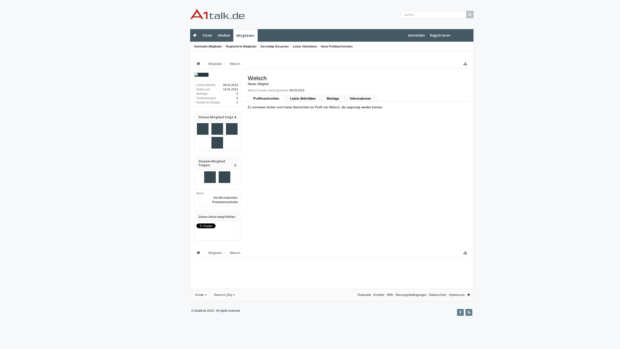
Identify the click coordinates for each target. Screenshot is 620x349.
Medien (224, 35)
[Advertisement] (166, 86)
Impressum (457, 295)
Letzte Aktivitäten (305, 46)
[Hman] (232, 129)
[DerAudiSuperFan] (217, 129)
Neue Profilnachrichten (337, 46)
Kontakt (378, 295)
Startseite (195, 35)
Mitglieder (245, 35)
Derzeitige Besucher (275, 46)
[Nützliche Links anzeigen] (465, 64)
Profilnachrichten (266, 98)
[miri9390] (203, 129)
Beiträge (333, 98)
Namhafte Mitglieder (208, 46)
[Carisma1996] (217, 143)
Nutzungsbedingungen (410, 295)
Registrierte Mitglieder (241, 46)
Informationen (360, 98)
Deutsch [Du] (223, 295)
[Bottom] (611, 340)
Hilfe (390, 295)
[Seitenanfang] (611, 330)
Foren (207, 35)
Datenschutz (438, 295)
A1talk (199, 295)
